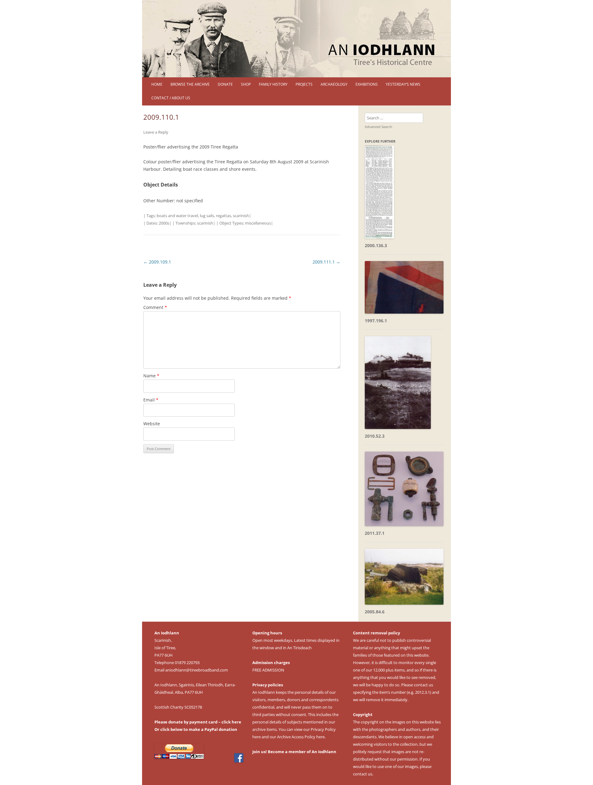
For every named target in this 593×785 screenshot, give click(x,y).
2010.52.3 (375, 436)
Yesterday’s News (403, 84)
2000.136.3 (376, 245)
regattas (223, 215)
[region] (296, 38)
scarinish (241, 215)
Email (150, 400)
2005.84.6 (375, 612)
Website (151, 424)
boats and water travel (177, 215)
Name (151, 376)
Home (156, 84)
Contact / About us (170, 98)
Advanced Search (378, 126)
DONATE (225, 84)
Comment (155, 307)
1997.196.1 (376, 321)
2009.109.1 (157, 262)
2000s (164, 223)
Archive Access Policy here (301, 737)
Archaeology (334, 84)
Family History (273, 84)
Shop (246, 84)
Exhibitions (366, 84)
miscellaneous (258, 223)
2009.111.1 (326, 262)
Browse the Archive (190, 84)
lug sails (207, 215)
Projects (304, 84)
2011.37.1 (375, 533)
